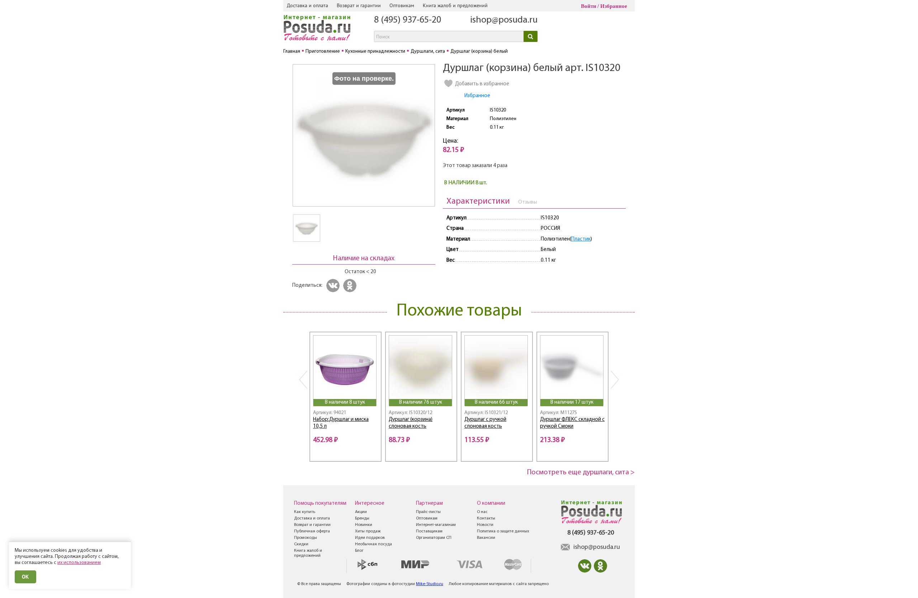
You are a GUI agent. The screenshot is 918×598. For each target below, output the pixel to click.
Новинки (363, 525)
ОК (25, 576)
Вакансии (486, 538)
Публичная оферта (312, 531)
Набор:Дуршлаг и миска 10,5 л (341, 423)
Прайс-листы (428, 512)
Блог (359, 551)
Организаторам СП (433, 538)
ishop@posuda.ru (504, 20)
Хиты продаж (367, 531)
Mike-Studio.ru (429, 584)
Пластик (581, 239)
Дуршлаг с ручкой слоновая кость (485, 423)
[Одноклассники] (351, 285)
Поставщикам (429, 531)
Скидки (301, 544)
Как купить (304, 512)
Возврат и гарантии (359, 5)
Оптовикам (401, 5)
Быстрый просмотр (345, 389)
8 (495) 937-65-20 (407, 20)
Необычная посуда (373, 544)
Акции (361, 512)
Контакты (486, 518)
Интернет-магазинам (436, 525)
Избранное (613, 6)
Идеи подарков (370, 538)
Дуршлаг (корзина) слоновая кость (410, 423)
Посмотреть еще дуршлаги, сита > (581, 472)
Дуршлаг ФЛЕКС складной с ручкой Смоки (572, 423)
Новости (485, 525)
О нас (482, 512)
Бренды (362, 518)
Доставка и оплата (307, 5)
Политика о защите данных (503, 531)
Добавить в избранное (482, 84)
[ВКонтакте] (334, 285)
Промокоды (305, 538)
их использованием (79, 562)
